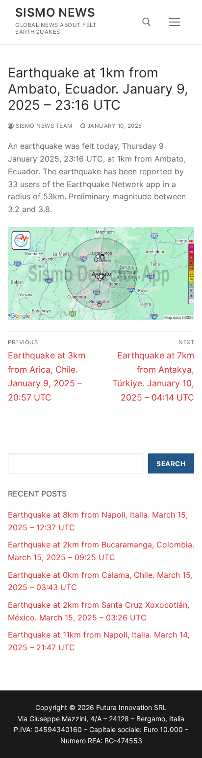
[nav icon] (174, 22)
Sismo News (55, 12)
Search (170, 464)
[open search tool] (146, 22)
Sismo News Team (43, 125)
